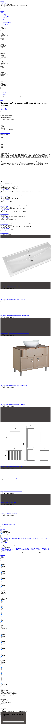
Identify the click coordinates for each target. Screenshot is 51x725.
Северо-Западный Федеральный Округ (8, 693)
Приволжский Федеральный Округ (8, 694)
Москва (2, 691)
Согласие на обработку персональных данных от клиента (16, 549)
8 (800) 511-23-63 (4, 539)
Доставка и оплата (7, 23)
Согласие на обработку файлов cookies (37, 549)
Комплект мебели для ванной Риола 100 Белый (10, 286)
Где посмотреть (6, 16)
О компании (5, 19)
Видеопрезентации (7, 20)
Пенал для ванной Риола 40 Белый (7, 524)
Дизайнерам (33, 538)
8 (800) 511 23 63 (4, 3)
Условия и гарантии (7, 22)
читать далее (3, 108)
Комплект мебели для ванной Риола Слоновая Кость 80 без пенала (14, 315)
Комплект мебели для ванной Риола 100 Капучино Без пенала (13, 385)
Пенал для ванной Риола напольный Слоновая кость (11, 478)
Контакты (5, 17)
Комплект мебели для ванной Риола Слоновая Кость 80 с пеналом (14, 333)
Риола (4, 94)
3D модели (5, 24)
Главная (4, 14)
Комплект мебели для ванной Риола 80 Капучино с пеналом (13, 466)
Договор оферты (4, 548)
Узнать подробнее (19, 719)
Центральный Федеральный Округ (7, 692)
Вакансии (47, 538)
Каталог (4, 15)
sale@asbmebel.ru (4, 542)
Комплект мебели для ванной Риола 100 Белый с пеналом (12, 299)
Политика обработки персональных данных (17, 548)
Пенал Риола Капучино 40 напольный (8, 513)
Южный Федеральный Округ (6, 695)
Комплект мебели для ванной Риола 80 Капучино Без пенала (13, 404)
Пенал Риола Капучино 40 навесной (8, 502)
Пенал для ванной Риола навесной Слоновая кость (11, 491)
